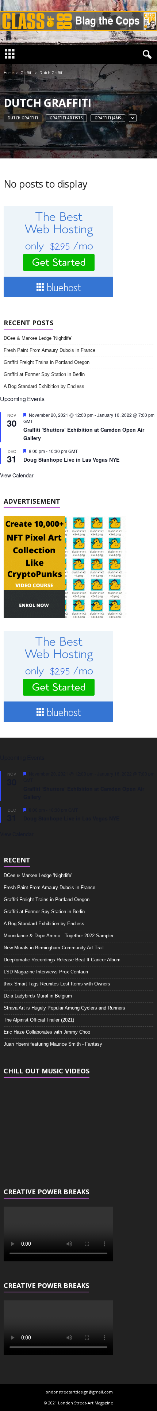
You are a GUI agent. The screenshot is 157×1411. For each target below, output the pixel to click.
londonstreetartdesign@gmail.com (79, 1392)
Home (9, 72)
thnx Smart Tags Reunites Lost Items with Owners (57, 984)
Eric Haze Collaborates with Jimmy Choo (47, 1032)
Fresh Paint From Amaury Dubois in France (49, 350)
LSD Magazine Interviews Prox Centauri (46, 971)
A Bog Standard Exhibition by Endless (44, 386)
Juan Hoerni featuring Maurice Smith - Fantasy (53, 1044)
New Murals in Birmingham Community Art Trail (54, 947)
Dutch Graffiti (23, 117)
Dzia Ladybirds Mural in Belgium (38, 996)
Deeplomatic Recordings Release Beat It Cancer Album (62, 959)
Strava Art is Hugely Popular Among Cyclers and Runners (64, 1008)
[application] (78, 1128)
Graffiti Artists (66, 117)
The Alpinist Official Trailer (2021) (39, 1020)
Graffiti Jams (108, 117)
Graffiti (26, 72)
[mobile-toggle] (9, 54)
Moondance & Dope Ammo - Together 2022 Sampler (59, 935)
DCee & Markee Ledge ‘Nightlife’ (38, 338)
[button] (146, 55)
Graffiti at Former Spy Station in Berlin (44, 374)
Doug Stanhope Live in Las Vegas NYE (71, 459)
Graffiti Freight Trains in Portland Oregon (46, 362)
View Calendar (17, 475)
